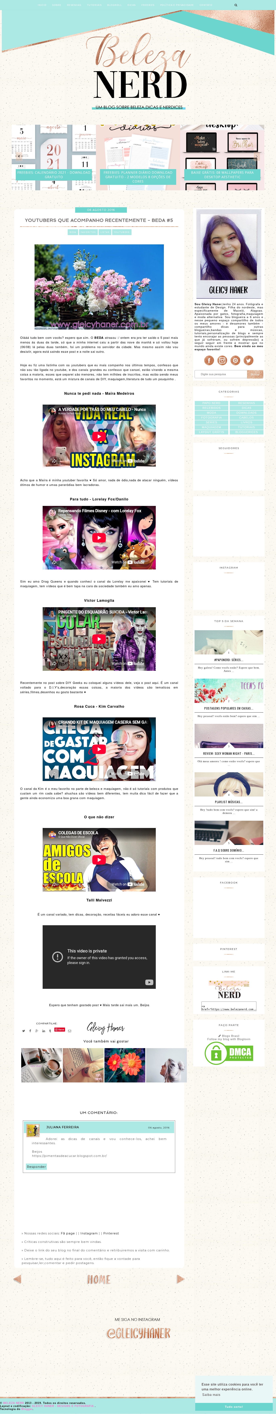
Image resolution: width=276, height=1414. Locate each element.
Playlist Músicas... (229, 802)
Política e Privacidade (177, 5)
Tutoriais (94, 5)
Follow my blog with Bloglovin (229, 1039)
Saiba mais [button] (211, 1394)
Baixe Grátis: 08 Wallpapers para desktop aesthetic (138, 174)
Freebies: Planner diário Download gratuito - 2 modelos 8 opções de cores (53, 177)
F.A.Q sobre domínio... (229, 850)
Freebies (148, 5)
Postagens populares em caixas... (228, 708)
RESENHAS (246, 403)
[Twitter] (248, 365)
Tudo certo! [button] (234, 1406)
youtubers (122, 232)
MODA (211, 412)
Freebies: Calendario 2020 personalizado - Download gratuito (222, 174)
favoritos (88, 232)
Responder (36, 1167)
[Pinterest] (235, 365)
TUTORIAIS (246, 427)
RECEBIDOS (211, 407)
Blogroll (114, 5)
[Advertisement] (229, 526)
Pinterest (111, 1233)
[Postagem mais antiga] (181, 1282)
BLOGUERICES (246, 432)
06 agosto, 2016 (159, 1127)
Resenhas (74, 5)
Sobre (56, 5)
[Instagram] (222, 365)
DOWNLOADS (246, 412)
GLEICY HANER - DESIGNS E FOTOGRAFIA (63, 1406)
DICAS (246, 407)
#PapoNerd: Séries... (228, 659)
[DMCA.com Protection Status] (229, 1065)
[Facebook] (209, 365)
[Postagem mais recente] (17, 1282)
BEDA (73, 232)
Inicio (42, 5)
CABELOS (246, 417)
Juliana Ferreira (62, 1127)
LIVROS (246, 422)
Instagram (89, 1233)
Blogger (27, 1409)
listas (105, 232)
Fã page (68, 1233)
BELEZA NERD (14, 1403)
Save (61, 1029)
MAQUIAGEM (211, 427)
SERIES (211, 422)
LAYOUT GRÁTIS (211, 432)
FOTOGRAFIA (211, 417)
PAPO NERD (211, 403)
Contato (206, 5)
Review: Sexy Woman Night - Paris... (229, 753)
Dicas (131, 5)
